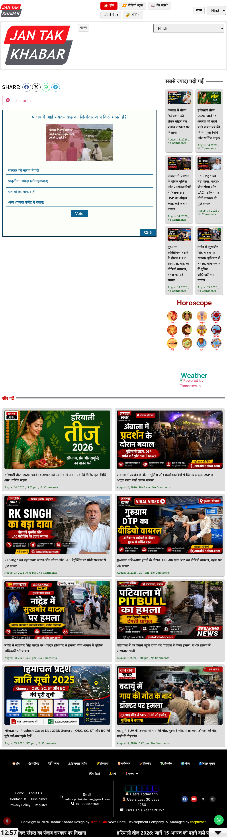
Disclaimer (39, 799)
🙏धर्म (112, 773)
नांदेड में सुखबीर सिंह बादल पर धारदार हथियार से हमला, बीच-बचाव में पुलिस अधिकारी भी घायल (209, 264)
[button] (26, 87)
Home (19, 793)
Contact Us (18, 799)
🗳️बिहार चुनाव (207, 763)
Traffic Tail (98, 822)
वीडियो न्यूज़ (132, 6)
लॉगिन (133, 15)
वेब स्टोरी (159, 6)
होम (109, 6)
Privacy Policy (20, 805)
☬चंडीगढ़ (33, 763)
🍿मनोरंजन (123, 763)
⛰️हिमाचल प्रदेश (77, 763)
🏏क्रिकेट (145, 763)
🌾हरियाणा (102, 763)
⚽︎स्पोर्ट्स (94, 773)
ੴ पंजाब (53, 763)
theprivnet (198, 822)
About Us (35, 793)
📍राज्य (129, 773)
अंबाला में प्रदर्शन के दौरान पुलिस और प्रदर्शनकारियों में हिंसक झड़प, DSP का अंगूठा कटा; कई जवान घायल (179, 193)
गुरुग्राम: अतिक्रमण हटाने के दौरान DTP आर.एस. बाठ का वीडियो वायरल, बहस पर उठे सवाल (178, 264)
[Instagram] (212, 799)
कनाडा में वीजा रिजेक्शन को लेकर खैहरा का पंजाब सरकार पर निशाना (179, 122)
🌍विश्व (185, 763)
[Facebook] (185, 799)
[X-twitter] (203, 799)
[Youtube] (194, 799)
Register (41, 805)
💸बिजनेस (166, 763)
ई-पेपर (111, 15)
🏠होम (16, 763)
